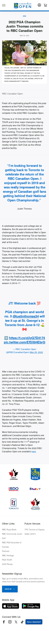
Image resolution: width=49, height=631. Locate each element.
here (33, 451)
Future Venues (32, 523)
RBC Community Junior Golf (12, 535)
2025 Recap (7, 564)
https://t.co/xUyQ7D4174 (27, 337)
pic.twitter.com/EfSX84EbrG (24, 342)
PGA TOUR (7, 559)
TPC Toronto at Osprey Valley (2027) (34, 531)
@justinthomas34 (26, 316)
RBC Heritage (8, 555)
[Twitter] (16, 622)
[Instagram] (10, 622)
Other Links (8, 523)
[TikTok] (22, 622)
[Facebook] (3, 622)
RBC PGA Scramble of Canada (11, 544)
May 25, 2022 (36, 352)
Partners (5, 551)
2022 (24, 16)
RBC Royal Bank (9, 529)
